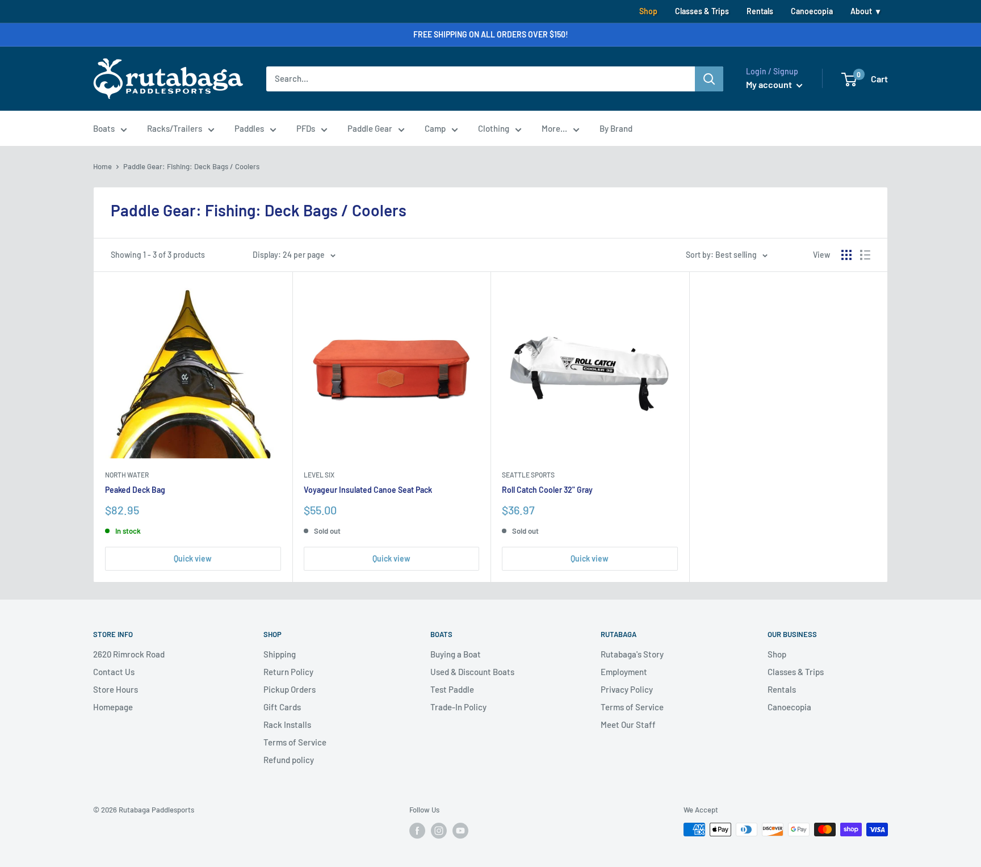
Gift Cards (282, 707)
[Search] (709, 78)
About (861, 11)
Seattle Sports (528, 475)
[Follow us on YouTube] (460, 831)
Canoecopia (812, 11)
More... (554, 128)
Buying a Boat (455, 654)
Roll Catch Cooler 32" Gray (547, 490)
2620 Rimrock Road (129, 654)
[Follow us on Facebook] (417, 831)
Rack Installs (287, 724)
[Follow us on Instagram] (439, 831)
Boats (104, 128)
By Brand (616, 128)
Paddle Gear (369, 128)
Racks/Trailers (174, 128)
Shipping (279, 654)
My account (770, 84)
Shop (648, 11)
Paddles (249, 128)
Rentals (760, 11)
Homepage (113, 707)
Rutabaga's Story (632, 654)
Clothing (493, 128)
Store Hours (115, 689)
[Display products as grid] (846, 255)
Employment (624, 672)
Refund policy (288, 760)
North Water (127, 475)
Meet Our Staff (628, 724)
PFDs (305, 128)
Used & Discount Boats (472, 672)
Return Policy (288, 672)
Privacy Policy (627, 689)
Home (102, 166)
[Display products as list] (865, 255)
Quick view (193, 558)
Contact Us (114, 672)
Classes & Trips (702, 11)
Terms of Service (294, 742)
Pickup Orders (289, 689)
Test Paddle (452, 689)
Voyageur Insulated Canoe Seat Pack (368, 490)
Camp (435, 128)
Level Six (319, 475)
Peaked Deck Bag (135, 490)
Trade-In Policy (458, 707)
